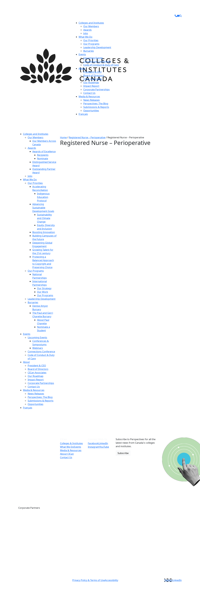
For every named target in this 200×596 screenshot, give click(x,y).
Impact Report (91, 86)
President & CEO (92, 72)
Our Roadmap (91, 82)
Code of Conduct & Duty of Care (101, 65)
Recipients (42, 155)
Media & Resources (89, 96)
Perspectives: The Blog (95, 103)
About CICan (67, 453)
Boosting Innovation (43, 232)
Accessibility (111, 580)
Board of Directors (93, 75)
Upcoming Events (93, 58)
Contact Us (89, 93)
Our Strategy (44, 288)
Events (82, 54)
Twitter (168, 580)
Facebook (93, 443)
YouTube (104, 446)
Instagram (93, 446)
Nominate (42, 158)
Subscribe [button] (123, 453)
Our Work (42, 291)
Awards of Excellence (44, 151)
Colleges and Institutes (91, 22)
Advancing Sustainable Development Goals (43, 208)
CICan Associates (92, 79)
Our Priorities (90, 40)
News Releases (91, 100)
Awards (87, 29)
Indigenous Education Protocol (43, 197)
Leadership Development (97, 47)
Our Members (91, 26)
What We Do (85, 36)
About (82, 68)
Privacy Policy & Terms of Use (88, 580)
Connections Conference (97, 61)
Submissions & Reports (96, 107)
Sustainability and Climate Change (44, 218)
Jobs (85, 33)
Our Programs (91, 43)
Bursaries (88, 50)
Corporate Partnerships (96, 89)
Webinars (37, 348)
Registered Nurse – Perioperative (87, 137)
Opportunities (91, 110)
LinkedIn (103, 443)
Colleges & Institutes (71, 443)
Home (63, 137)
